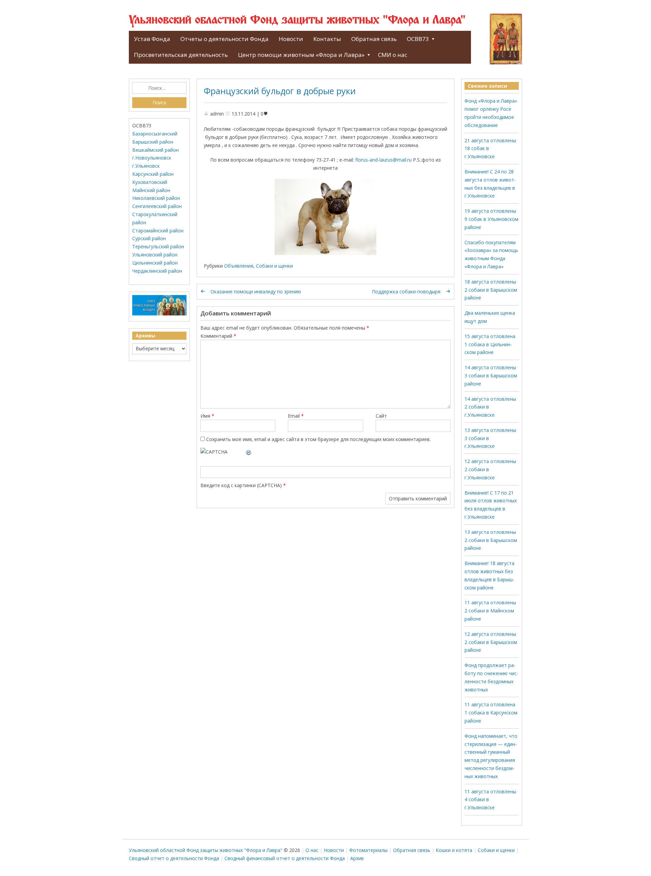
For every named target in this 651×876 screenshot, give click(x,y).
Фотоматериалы (368, 850)
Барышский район (152, 142)
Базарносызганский (154, 133)
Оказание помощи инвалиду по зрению (256, 291)
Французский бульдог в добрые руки (280, 91)
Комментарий (218, 336)
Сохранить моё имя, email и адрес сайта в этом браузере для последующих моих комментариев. (318, 439)
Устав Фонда (152, 39)
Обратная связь (374, 39)
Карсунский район (153, 174)
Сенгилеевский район (157, 206)
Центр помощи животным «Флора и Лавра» (301, 55)
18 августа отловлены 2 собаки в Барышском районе (491, 289)
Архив (357, 858)
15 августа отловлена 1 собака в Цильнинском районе (490, 344)
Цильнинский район (155, 262)
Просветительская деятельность (181, 55)
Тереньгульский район (158, 246)
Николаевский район (156, 198)
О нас (311, 850)
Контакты (327, 39)
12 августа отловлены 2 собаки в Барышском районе (491, 642)
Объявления (238, 266)
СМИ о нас (392, 55)
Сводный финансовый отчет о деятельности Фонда (284, 858)
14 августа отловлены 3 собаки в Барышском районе (491, 375)
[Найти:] (159, 88)
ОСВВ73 (418, 39)
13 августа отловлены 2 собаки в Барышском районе (491, 540)
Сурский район (149, 238)
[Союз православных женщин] (159, 314)
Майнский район (151, 190)
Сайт (381, 416)
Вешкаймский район (155, 150)
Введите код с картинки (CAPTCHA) (241, 485)
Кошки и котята (454, 850)
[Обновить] (249, 452)
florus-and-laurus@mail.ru (383, 160)
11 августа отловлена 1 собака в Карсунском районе (491, 712)
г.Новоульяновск (151, 157)
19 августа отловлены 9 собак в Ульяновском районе (491, 219)
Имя (207, 416)
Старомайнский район (157, 230)
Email (296, 416)
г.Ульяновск (146, 166)
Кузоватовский (149, 182)
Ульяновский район (154, 254)
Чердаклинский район (157, 271)
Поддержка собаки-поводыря (406, 291)
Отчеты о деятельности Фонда (224, 39)
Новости (291, 39)
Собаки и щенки (274, 266)
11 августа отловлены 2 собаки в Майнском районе (490, 610)
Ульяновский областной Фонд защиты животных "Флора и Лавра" (297, 20)
